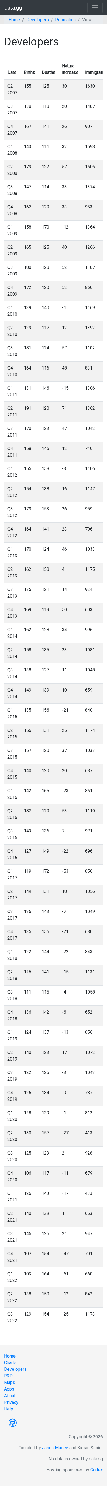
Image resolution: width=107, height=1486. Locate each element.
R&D (8, 1375)
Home (14, 19)
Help (8, 1409)
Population (65, 19)
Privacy (11, 1402)
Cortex (96, 1469)
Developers (37, 19)
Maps (9, 1382)
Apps (9, 1389)
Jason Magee (55, 1447)
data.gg (13, 7)
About (9, 1395)
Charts (10, 1362)
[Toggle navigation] (95, 7)
